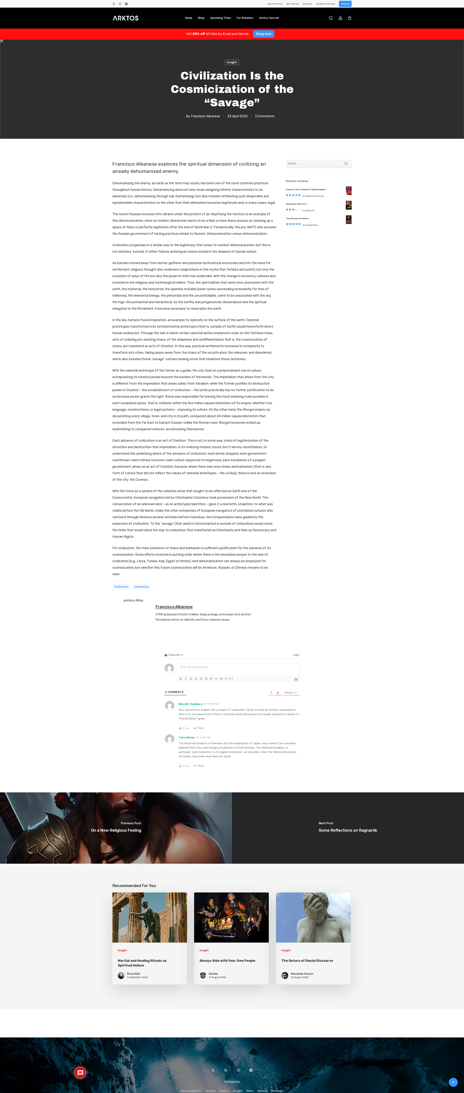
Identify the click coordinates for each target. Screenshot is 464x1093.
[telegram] (126, 4)
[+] (231, 678)
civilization (121, 586)
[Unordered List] (206, 679)
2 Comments (264, 116)
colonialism (141, 586)
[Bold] (180, 679)
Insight (232, 62)
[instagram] (120, 4)
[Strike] (195, 679)
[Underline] (190, 679)
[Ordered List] (201, 679)
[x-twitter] (113, 4)
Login (296, 654)
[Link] (221, 679)
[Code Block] (216, 679)
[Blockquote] (211, 679)
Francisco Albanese (205, 116)
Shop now (264, 34)
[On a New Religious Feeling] (116, 828)
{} (226, 678)
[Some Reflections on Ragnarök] (348, 828)
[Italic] (185, 679)
